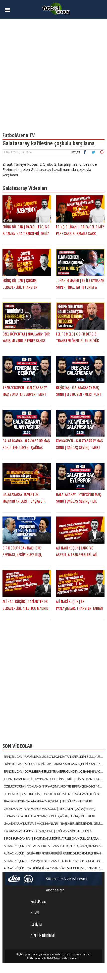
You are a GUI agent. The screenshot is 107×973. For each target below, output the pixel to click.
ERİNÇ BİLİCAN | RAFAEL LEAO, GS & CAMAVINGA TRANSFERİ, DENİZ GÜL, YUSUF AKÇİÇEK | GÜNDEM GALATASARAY (54, 756)
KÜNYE (35, 912)
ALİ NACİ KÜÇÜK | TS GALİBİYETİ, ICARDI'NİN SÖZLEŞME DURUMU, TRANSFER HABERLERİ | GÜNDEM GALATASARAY (54, 868)
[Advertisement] (53, 73)
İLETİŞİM (36, 924)
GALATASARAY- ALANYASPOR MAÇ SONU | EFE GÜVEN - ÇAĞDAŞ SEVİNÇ (49, 808)
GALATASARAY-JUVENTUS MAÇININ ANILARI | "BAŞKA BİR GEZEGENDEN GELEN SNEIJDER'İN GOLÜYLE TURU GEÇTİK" (54, 823)
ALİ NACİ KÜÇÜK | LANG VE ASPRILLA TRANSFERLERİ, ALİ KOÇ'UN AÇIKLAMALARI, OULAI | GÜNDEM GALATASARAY (54, 846)
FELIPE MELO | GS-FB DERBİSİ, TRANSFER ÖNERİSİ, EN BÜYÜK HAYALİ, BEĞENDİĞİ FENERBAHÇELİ (54, 793)
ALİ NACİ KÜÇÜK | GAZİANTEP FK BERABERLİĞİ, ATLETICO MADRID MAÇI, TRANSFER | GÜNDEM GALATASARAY (54, 853)
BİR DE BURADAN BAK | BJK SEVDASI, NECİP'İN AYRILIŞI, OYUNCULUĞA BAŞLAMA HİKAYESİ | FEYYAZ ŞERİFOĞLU (54, 838)
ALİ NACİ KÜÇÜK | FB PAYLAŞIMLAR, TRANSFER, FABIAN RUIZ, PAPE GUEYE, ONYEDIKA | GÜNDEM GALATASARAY (54, 860)
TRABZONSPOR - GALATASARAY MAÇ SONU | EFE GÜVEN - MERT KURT (48, 801)
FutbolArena (38, 901)
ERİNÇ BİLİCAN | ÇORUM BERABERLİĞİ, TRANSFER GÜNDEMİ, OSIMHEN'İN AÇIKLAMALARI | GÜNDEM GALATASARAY (54, 771)
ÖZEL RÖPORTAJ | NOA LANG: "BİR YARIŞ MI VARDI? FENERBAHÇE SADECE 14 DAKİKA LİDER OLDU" (54, 786)
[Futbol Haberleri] (56, 8)
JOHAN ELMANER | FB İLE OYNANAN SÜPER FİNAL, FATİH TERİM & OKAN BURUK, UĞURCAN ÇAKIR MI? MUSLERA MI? (54, 779)
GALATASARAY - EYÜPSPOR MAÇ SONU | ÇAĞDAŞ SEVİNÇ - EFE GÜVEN (48, 831)
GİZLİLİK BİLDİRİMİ (42, 935)
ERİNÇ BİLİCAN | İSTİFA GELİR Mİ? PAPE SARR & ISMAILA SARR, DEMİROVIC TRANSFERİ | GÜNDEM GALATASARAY (54, 764)
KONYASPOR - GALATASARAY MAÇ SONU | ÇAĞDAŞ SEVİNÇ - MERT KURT (49, 816)
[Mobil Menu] (10, 10)
